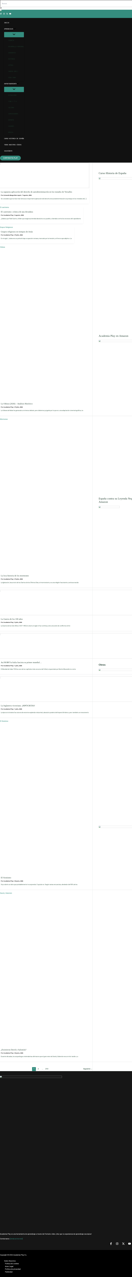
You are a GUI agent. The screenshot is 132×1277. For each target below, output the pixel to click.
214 (46, 1069)
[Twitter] (7, 14)
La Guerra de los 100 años (12, 619)
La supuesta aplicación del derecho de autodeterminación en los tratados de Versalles (36, 192)
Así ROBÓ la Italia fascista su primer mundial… (21, 662)
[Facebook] (1, 14)
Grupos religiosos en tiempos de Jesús (17, 232)
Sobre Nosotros (10, 1261)
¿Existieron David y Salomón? (13, 1050)
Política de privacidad (13, 1269)
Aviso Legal (9, 1266)
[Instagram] (4, 14)
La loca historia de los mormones (15, 575)
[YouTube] (10, 14)
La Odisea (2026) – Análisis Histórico (17, 404)
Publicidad (8, 1272)
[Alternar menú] (14, 34)
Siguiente (87, 1069)
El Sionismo (6, 877)
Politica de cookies (12, 1264)
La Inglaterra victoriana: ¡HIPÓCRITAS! (18, 705)
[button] (14, 29)
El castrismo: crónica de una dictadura (17, 212)
